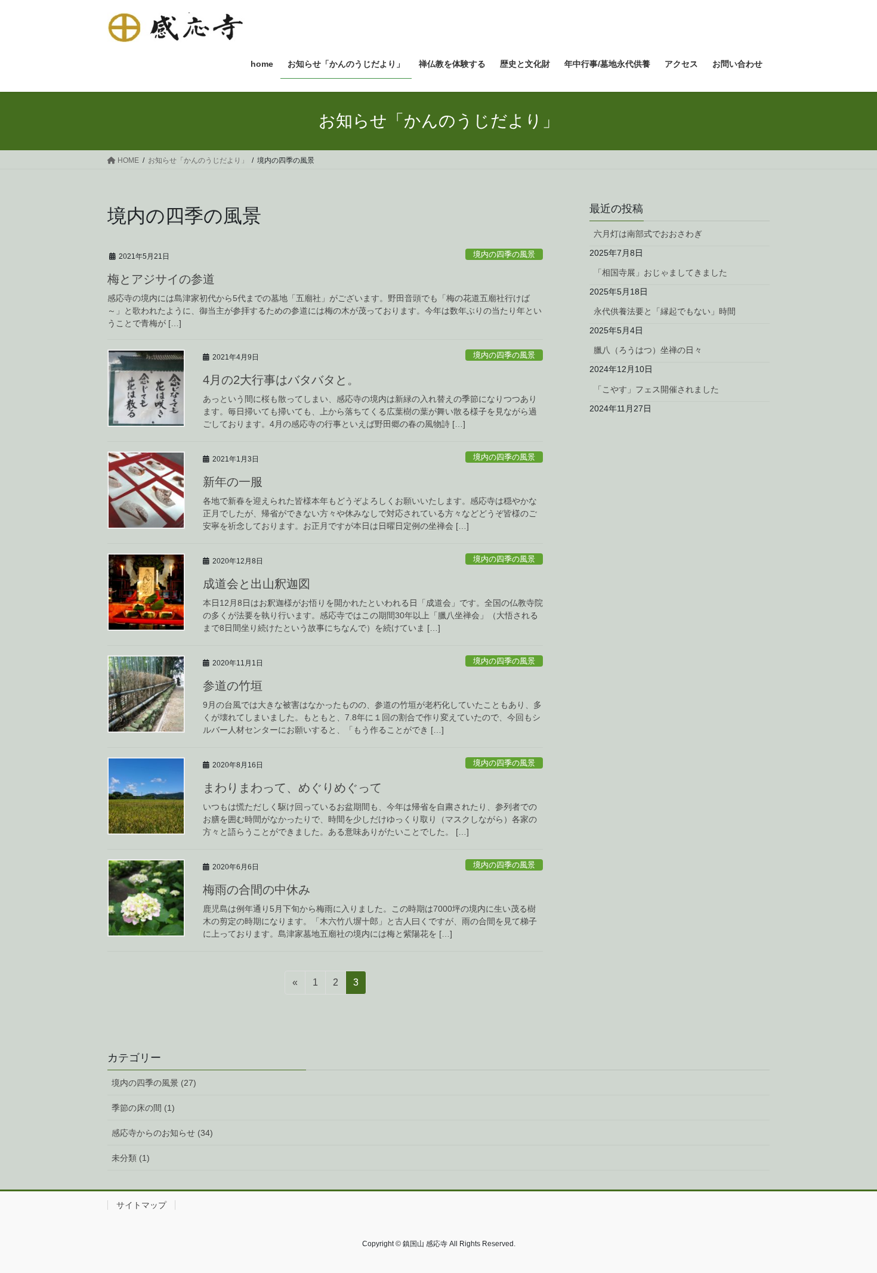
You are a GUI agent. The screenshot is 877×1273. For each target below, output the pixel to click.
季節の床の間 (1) (143, 1108)
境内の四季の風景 (504, 254)
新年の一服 (233, 481)
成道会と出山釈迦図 (256, 583)
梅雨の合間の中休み (256, 889)
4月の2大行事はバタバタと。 (281, 379)
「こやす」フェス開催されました (656, 389)
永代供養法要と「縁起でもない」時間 (665, 311)
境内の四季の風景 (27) (154, 1083)
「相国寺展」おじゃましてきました (660, 272)
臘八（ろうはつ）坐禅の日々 (648, 350)
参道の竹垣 (233, 685)
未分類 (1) (131, 1158)
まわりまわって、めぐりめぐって (292, 787)
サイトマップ (141, 1205)
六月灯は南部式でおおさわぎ (648, 234)
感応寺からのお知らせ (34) (162, 1133)
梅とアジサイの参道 (161, 279)
